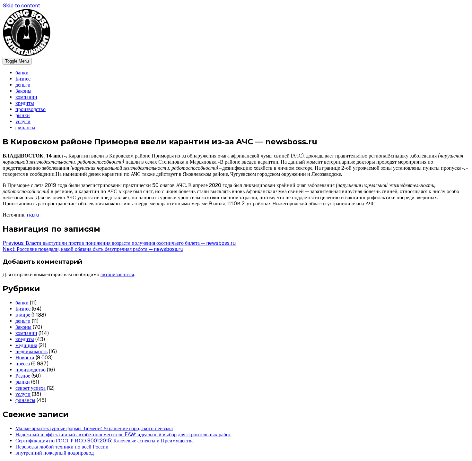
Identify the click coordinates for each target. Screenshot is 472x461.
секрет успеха (30, 388)
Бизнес (23, 79)
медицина (26, 345)
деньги (23, 85)
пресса (22, 364)
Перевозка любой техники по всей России (62, 447)
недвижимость (31, 351)
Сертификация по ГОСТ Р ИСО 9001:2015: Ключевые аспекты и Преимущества (104, 441)
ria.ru (33, 215)
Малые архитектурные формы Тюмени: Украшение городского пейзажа (94, 428)
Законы (23, 91)
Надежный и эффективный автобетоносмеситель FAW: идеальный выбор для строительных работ (123, 434)
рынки (22, 115)
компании (26, 97)
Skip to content (21, 6)
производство (30, 109)
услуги (23, 121)
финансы (25, 127)
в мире (22, 315)
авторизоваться (117, 274)
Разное (22, 376)
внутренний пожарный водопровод (54, 453)
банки (22, 73)
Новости (24, 357)
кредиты (24, 103)
